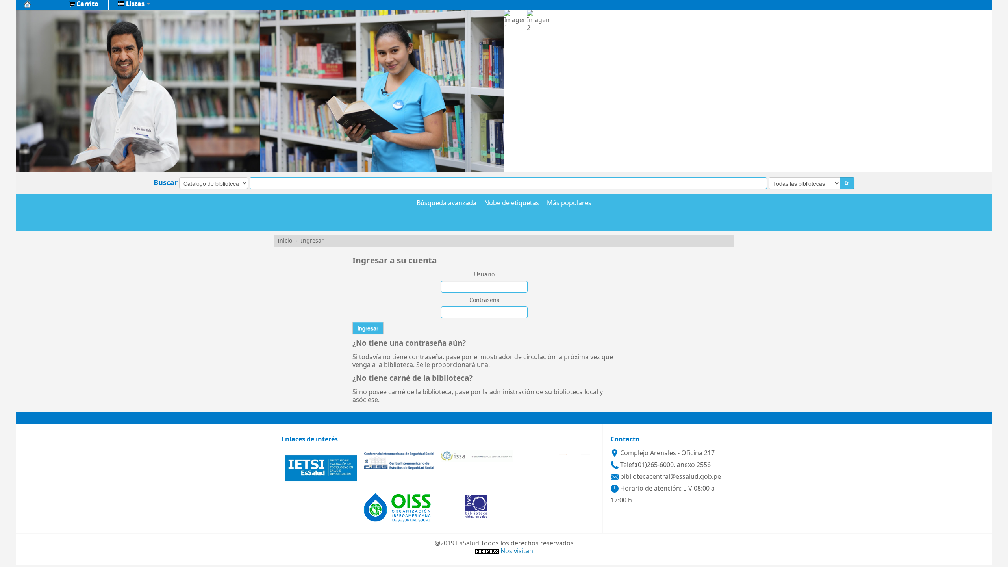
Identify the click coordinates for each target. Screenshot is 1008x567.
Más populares (569, 203)
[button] (83, 4)
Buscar (166, 183)
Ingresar (312, 241)
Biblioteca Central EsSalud (43, 4)
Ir (847, 183)
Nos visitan (516, 551)
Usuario (484, 275)
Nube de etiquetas (511, 203)
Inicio (285, 241)
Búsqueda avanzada (446, 203)
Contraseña (484, 300)
